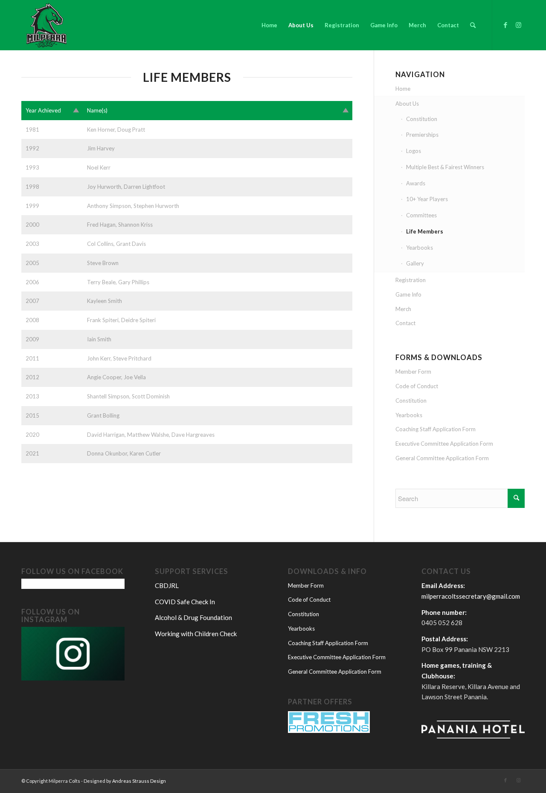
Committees (421, 215)
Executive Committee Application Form (444, 443)
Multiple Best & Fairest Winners (445, 167)
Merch (403, 309)
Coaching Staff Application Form (435, 429)
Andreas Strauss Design (139, 781)
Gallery (415, 263)
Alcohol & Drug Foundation (193, 617)
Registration (410, 280)
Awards (415, 183)
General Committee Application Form (442, 458)
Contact (405, 323)
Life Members (424, 231)
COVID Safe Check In (185, 602)
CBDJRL (167, 585)
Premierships (422, 134)
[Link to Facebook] (505, 24)
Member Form (413, 371)
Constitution (421, 118)
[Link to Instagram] (518, 24)
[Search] (473, 25)
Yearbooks (419, 247)
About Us (407, 103)
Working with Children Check (196, 633)
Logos (413, 150)
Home (402, 88)
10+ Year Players (427, 199)
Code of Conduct (416, 386)
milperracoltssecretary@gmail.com (470, 596)
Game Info (408, 294)
